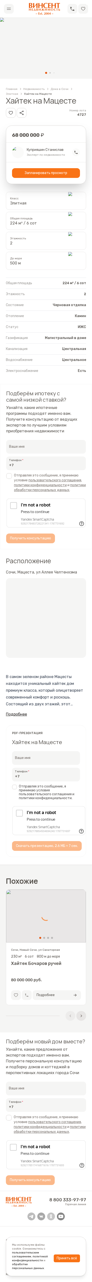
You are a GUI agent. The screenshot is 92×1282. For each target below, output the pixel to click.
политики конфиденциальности (40, 485)
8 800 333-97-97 (67, 1199)
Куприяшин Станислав (45, 150)
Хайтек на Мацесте (38, 94)
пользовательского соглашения (54, 480)
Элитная (12, 94)
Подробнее (16, 714)
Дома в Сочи (59, 89)
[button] (72, 9)
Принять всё (67, 1258)
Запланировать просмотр (46, 173)
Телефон (15, 460)
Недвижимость (34, 89)
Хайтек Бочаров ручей (36, 963)
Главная (11, 89)
